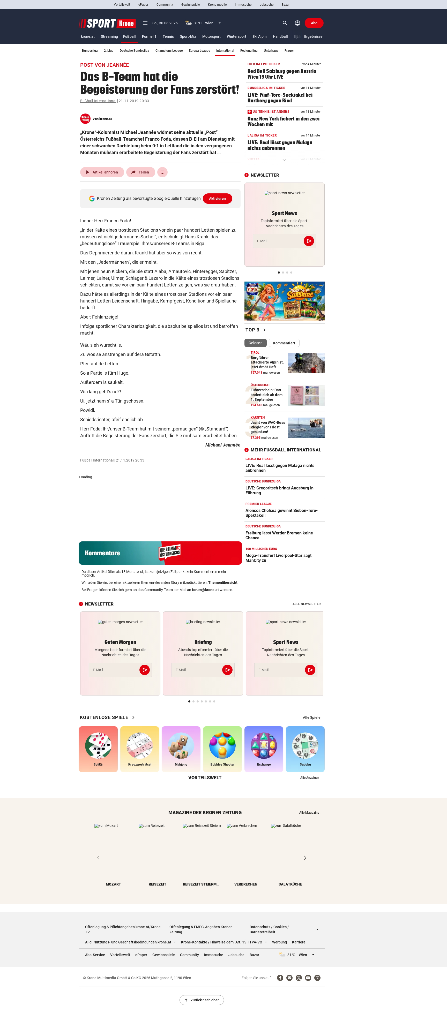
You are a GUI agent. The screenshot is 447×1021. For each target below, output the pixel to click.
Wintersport (236, 36)
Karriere (299, 942)
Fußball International (98, 101)
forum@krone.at (205, 590)
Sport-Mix (188, 36)
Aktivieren (217, 198)
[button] (297, 37)
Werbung (279, 942)
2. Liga (109, 50)
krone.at (88, 36)
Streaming (109, 36)
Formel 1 (149, 36)
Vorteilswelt (122, 4)
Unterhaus (271, 50)
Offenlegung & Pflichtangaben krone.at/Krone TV (123, 929)
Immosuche (243, 4)
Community (165, 4)
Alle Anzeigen (309, 778)
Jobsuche (266, 4)
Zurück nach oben (202, 1000)
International (225, 50)
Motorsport (211, 36)
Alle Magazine (309, 812)
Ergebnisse (313, 36)
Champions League (169, 50)
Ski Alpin (259, 36)
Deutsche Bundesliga (134, 50)
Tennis (168, 36)
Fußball (129, 36)
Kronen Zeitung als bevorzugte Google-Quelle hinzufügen (161, 198)
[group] (312, 717)
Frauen (289, 50)
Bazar (286, 4)
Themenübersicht (222, 582)
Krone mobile (217, 4)
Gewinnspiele (190, 4)
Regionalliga (249, 50)
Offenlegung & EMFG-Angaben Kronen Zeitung (201, 929)
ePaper (143, 4)
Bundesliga (90, 50)
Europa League (199, 50)
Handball (280, 36)
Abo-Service (95, 955)
